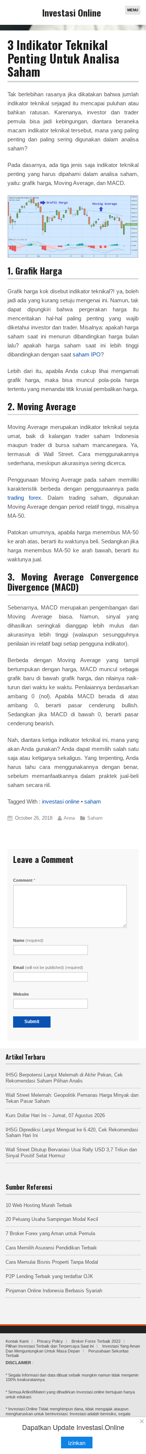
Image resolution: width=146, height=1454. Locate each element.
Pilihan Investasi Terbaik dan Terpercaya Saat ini (50, 1346)
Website (21, 994)
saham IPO (87, 354)
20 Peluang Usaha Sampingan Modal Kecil (52, 1219)
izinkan (76, 1442)
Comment (24, 880)
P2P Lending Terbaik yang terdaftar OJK (49, 1276)
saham (92, 801)
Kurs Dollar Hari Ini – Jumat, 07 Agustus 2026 (55, 1115)
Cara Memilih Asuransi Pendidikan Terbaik (51, 1248)
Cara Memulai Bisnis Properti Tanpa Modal (52, 1262)
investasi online (60, 801)
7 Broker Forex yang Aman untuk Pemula (50, 1233)
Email (48, 967)
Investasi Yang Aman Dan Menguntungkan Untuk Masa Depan (73, 1348)
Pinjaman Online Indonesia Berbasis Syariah (54, 1290)
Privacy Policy (50, 1341)
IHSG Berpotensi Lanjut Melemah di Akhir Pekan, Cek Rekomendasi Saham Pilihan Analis (64, 1078)
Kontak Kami (17, 1341)
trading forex (24, 497)
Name (28, 940)
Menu (132, 10)
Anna (69, 818)
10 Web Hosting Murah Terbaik (39, 1205)
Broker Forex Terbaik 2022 (96, 1341)
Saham (95, 818)
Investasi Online (71, 12)
